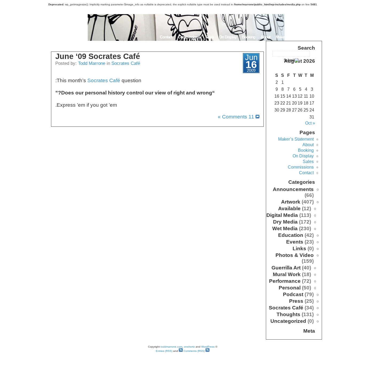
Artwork (290, 202)
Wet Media (285, 228)
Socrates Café (125, 63)
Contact (166, 37)
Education (290, 235)
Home (315, 37)
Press (296, 301)
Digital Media (282, 215)
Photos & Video (294, 255)
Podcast (293, 294)
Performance (285, 281)
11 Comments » (236, 117)
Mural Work (287, 274)
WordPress (208, 346)
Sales (209, 37)
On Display (227, 37)
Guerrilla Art (286, 267)
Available (289, 208)
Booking (248, 37)
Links (299, 248)
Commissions (189, 37)
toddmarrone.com (171, 346)
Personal (290, 288)
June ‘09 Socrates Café (97, 56)
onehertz (189, 346)
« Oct (310, 123)
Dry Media (285, 222)
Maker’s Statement (290, 37)
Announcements (293, 189)
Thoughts (288, 314)
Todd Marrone (91, 63)
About (265, 37)
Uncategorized (288, 321)
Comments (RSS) (194, 350)
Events (294, 242)
